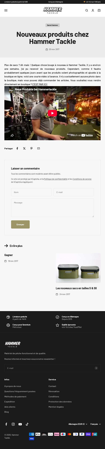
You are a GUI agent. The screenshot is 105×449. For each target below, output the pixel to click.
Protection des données (60, 401)
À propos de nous (12, 386)
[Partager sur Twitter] (24, 148)
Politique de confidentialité (55, 179)
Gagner (8, 255)
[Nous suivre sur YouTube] (20, 424)
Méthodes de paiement (15, 396)
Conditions (54, 396)
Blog (6, 411)
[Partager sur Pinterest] (31, 148)
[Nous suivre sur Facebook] (6, 424)
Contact (52, 386)
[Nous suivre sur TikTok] (27, 424)
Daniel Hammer (52, 25)
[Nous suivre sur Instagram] (13, 424)
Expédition (9, 401)
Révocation (54, 391)
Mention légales (56, 406)
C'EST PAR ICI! (39, 84)
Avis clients (9, 406)
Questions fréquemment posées (19, 391)
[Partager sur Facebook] (17, 148)
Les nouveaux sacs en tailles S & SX (76, 288)
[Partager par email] (38, 148)
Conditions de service (82, 179)
